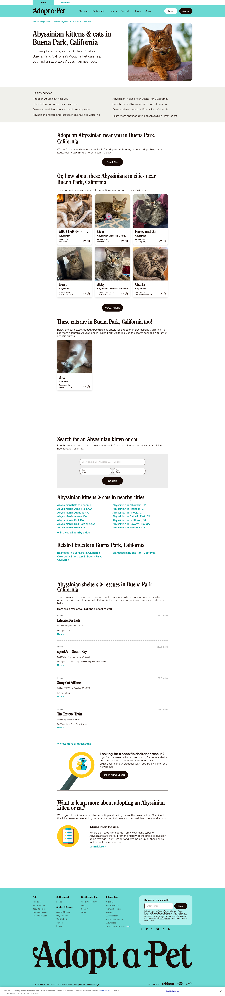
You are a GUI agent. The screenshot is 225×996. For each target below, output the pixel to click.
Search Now (112, 162)
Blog (83, 905)
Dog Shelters (62, 915)
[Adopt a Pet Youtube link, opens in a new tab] (158, 929)
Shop (148, 11)
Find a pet (37, 902)
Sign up (185, 11)
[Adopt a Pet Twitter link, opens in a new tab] (147, 929)
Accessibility (111, 916)
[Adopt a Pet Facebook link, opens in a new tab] (142, 929)
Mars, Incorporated (114, 919)
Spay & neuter (39, 909)
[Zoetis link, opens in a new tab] (188, 983)
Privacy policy (112, 905)
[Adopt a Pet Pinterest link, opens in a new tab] (153, 929)
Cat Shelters (61, 919)
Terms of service (113, 909)
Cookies (109, 912)
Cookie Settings (92, 984)
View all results (112, 308)
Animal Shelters (63, 912)
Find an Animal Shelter (114, 775)
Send (180, 906)
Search (112, 480)
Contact (84, 909)
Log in (59, 926)
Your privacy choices (115, 926)
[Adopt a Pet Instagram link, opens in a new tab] (164, 929)
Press (83, 912)
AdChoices (111, 923)
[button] (84, 241)
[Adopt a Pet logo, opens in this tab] (112, 960)
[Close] (221, 991)
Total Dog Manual (40, 912)
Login (170, 11)
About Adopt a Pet (89, 902)
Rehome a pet (39, 905)
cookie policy (104, 991)
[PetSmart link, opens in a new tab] (168, 983)
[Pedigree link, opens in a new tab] (179, 984)
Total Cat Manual (40, 916)
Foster (138, 11)
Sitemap (110, 902)
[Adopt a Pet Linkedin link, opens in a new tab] (169, 929)
